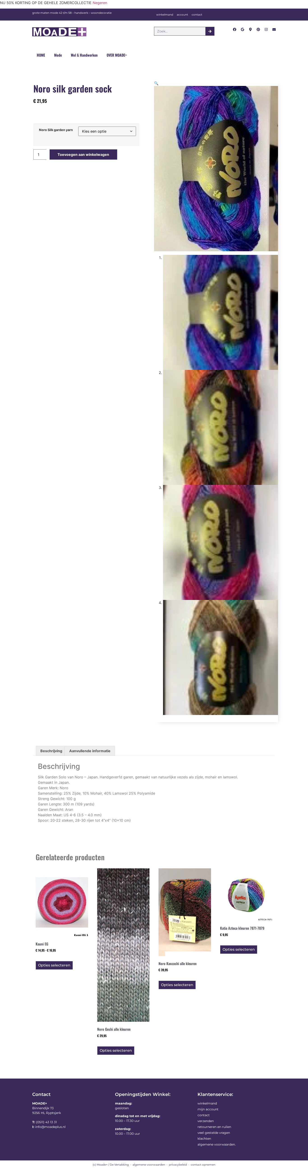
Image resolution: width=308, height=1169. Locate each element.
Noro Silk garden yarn (56, 129)
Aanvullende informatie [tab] (89, 751)
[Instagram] (266, 29)
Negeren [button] (100, 2)
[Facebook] (234, 29)
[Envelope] (274, 29)
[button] (156, 83)
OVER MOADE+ (117, 55)
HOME (41, 55)
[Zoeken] (209, 31)
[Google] (242, 29)
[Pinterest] (258, 29)
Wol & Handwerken (84, 55)
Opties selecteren (54, 965)
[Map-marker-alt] (250, 29)
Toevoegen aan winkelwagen (83, 154)
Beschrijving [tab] (51, 751)
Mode (58, 55)
